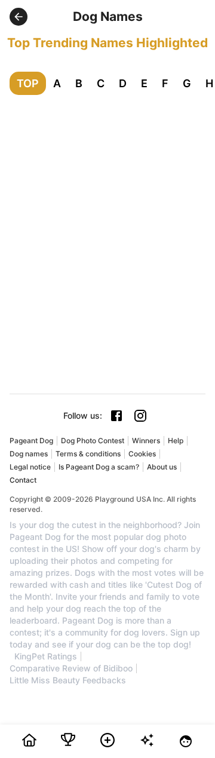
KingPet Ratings (45, 656)
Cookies (142, 453)
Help (175, 440)
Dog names (29, 453)
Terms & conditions (88, 453)
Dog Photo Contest (92, 440)
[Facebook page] (116, 416)
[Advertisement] (107, 218)
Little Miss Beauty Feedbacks (68, 680)
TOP (28, 83)
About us (162, 466)
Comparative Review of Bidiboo (71, 668)
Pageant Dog (31, 440)
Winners (146, 440)
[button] (18, 16)
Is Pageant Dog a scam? (99, 466)
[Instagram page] (140, 416)
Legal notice (30, 466)
